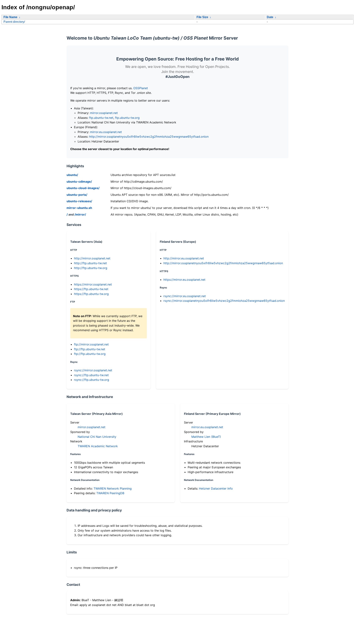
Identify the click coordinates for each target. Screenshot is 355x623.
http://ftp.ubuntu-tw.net (90, 263)
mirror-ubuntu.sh (79, 208)
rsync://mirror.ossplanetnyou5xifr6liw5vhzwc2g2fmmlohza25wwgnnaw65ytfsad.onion (224, 301)
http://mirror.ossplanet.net (92, 258)
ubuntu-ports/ (77, 195)
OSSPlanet (140, 88)
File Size (202, 17)
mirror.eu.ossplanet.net (106, 132)
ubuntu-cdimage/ (79, 181)
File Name (10, 17)
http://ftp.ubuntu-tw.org (90, 268)
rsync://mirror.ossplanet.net (93, 370)
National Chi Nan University (97, 437)
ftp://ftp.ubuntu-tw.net (89, 349)
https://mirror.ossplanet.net (93, 284)
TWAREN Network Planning (113, 488)
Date (270, 17)
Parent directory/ (14, 21)
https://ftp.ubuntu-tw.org (91, 294)
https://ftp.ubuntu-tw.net (91, 289)
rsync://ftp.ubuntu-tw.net (91, 375)
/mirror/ (80, 214)
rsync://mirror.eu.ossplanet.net (184, 296)
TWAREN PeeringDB (110, 493)
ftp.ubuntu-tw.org (127, 118)
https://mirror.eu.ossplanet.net (184, 279)
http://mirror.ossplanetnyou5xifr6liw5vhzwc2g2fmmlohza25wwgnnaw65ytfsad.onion (149, 136)
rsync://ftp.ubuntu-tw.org (91, 380)
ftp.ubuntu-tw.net (101, 118)
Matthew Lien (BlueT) (206, 437)
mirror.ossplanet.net (104, 113)
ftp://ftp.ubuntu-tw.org (90, 354)
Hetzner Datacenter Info (216, 488)
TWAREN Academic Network (98, 446)
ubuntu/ (72, 175)
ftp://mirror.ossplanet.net (91, 344)
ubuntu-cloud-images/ (83, 188)
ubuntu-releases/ (79, 201)
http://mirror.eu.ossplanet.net (183, 258)
